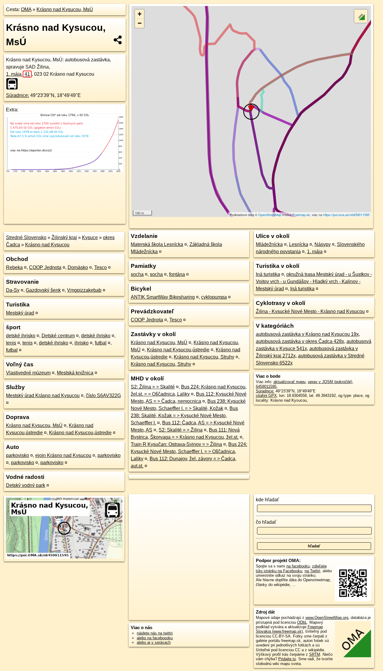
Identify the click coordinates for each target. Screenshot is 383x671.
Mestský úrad (20, 312)
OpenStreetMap (269, 214)
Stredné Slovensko (26, 237)
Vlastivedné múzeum (28, 372)
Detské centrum (58, 335)
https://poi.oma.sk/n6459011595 (346, 214)
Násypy (322, 244)
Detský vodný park (25, 485)
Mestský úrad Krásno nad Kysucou (43, 395)
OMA (26, 9)
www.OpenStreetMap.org (327, 617)
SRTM (314, 654)
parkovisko (17, 455)
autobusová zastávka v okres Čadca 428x (300, 341)
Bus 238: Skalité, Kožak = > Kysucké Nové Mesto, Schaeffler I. (184, 415)
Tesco (100, 267)
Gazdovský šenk (43, 290)
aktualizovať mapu (289, 381)
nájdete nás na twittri (155, 633)
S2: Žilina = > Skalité (153, 386)
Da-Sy (12, 290)
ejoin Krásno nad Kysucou (63, 455)
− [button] (140, 23)
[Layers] (360, 16)
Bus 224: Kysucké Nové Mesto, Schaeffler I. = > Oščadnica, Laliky (189, 451)
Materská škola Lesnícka (157, 244)
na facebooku (298, 566)
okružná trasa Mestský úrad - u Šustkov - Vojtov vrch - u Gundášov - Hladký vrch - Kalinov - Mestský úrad (314, 281)
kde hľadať (267, 499)
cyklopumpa (214, 297)
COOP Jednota (45, 267)
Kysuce (90, 237)
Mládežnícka (269, 244)
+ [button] (140, 14)
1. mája (18, 74)
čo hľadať (266, 522)
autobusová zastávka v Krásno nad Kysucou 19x (307, 334)
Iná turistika (268, 274)
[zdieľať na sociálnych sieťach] (118, 40)
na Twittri (312, 571)
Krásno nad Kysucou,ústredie (80, 432)
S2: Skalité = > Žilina (181, 429)
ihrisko (82, 342)
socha (137, 274)
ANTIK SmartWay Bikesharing (163, 297)
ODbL (302, 622)
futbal (101, 342)
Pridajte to (287, 659)
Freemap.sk (301, 214)
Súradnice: (17, 95)
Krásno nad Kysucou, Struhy (204, 356)
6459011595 (266, 386)
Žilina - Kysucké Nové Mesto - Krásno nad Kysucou (310, 311)
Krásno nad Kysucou (47, 244)
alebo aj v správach (154, 642)
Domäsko (78, 267)
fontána (177, 274)
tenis (11, 342)
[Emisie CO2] (65, 170)
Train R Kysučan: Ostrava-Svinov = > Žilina (176, 444)
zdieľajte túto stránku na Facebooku (291, 568)
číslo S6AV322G (103, 395)
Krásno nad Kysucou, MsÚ (65, 9)
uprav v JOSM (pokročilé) (330, 381)
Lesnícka (298, 244)
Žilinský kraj (64, 237)
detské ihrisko (20, 335)
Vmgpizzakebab (84, 290)
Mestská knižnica (75, 372)
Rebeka (14, 267)
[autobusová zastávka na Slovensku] (13, 83)
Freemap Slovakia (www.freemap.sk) (289, 629)
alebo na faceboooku (155, 638)
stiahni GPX (266, 395)
